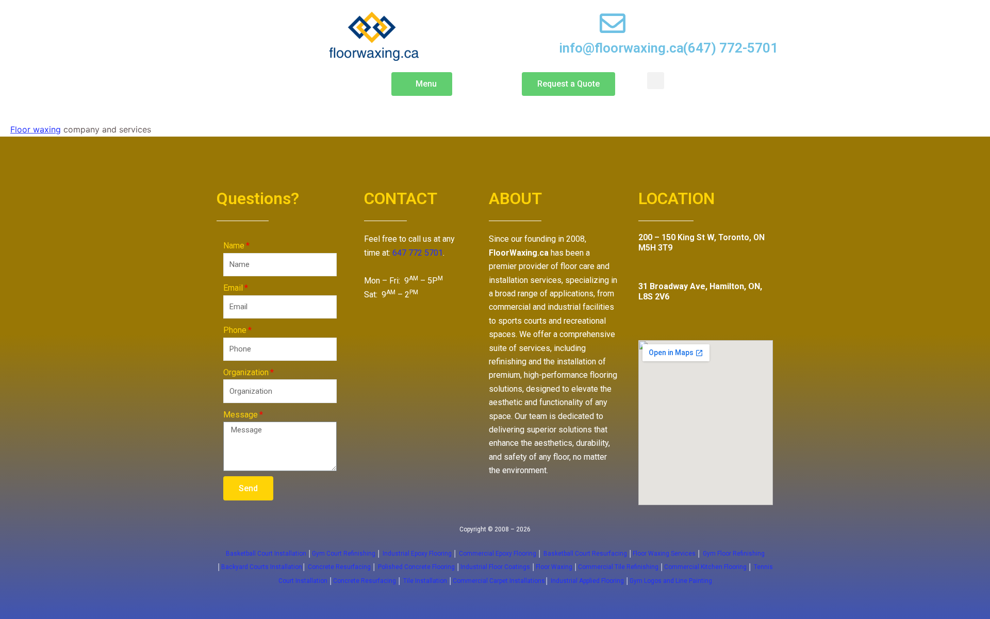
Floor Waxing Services (664, 553)
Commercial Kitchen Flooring (705, 567)
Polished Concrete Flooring (416, 567)
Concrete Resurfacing (339, 567)
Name (233, 245)
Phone (234, 330)
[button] (421, 84)
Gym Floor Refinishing (733, 553)
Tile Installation (425, 580)
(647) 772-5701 (730, 48)
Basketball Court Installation (266, 553)
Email (233, 288)
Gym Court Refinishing (343, 553)
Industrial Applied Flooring (588, 580)
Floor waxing (35, 129)
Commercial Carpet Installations (499, 580)
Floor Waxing (554, 567)
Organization (246, 372)
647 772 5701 (417, 253)
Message (240, 415)
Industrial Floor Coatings (495, 567)
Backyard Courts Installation (261, 567)
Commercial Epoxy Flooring (497, 553)
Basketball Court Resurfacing (585, 553)
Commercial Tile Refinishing (618, 567)
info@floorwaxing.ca (621, 48)
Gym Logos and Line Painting (671, 580)
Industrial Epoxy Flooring (417, 553)
